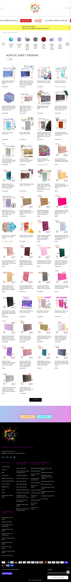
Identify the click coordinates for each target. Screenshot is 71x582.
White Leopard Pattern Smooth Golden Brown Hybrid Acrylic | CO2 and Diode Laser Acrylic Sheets (8, 287)
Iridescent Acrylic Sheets (47, 472)
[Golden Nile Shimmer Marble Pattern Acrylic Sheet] (27, 175)
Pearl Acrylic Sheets (36, 490)
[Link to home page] (10, 435)
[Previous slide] (4, 44)
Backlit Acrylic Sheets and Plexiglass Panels (22, 509)
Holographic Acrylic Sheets (47, 496)
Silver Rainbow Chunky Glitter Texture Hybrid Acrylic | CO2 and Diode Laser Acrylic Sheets (25, 338)
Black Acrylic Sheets (36, 468)
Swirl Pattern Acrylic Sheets (7, 547)
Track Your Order (6, 467)
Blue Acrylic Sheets (36, 471)
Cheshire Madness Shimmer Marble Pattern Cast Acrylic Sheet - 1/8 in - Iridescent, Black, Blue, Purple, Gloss (26, 82)
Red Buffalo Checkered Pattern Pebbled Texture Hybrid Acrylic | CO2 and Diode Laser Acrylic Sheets (26, 262)
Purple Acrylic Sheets (34, 496)
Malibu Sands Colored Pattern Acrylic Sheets (60, 81)
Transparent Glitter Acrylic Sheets (47, 492)
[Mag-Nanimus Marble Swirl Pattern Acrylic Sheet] (62, 302)
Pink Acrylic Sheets (35, 493)
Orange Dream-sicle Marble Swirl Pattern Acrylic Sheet (26, 236)
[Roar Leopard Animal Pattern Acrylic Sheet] (27, 124)
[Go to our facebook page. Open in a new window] (3, 457)
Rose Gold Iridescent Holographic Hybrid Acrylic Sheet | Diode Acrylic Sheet (61, 160)
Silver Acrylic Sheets (34, 503)
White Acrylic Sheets (34, 508)
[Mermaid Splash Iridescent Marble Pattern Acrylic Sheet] (9, 72)
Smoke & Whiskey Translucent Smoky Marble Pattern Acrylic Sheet (26, 160)
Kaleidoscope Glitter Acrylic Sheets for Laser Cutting (47, 477)
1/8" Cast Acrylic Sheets (22, 478)
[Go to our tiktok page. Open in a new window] (10, 457)
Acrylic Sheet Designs (21, 484)
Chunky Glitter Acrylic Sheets (46, 468)
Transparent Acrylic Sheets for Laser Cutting (22, 496)
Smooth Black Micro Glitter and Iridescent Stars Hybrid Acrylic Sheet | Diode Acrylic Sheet (9, 312)
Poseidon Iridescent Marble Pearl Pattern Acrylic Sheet (44, 81)
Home (4, 32)
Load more (35, 400)
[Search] (65, 8)
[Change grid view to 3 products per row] (7, 59)
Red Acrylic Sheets (35, 500)
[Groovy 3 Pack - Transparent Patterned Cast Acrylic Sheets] (9, 227)
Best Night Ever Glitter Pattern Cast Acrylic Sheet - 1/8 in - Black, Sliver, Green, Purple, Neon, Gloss (9, 212)
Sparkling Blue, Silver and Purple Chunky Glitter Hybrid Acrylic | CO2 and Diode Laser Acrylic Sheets (44, 363)
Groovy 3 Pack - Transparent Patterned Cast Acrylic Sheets (9, 237)
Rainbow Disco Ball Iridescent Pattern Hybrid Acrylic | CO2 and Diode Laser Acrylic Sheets (8, 186)
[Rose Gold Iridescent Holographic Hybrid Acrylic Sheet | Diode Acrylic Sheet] (62, 150)
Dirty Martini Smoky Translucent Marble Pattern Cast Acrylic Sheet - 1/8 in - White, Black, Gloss (9, 160)
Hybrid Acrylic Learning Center (7, 496)
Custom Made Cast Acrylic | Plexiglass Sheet (22, 471)
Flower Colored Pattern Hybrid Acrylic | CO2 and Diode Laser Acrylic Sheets (43, 287)
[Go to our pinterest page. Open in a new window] (14, 457)
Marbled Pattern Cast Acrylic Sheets (7, 534)
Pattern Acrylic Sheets (7, 555)
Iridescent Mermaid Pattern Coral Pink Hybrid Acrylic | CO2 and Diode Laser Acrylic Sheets (27, 287)
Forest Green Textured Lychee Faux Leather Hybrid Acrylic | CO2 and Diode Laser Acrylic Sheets (61, 262)
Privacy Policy (5, 475)
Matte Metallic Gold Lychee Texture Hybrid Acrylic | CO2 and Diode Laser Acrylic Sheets (44, 338)
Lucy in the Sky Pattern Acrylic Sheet (7, 133)
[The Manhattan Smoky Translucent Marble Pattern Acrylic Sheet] (62, 124)
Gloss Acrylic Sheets (21, 487)
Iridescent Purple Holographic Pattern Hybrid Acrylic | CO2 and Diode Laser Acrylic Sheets (8, 363)
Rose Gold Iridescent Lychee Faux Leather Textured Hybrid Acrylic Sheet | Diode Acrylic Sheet (9, 262)
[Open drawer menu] (2, 8)
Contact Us (4, 469)
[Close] (67, 567)
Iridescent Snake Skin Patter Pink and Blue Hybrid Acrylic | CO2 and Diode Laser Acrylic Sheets (62, 237)
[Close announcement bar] (69, 27)
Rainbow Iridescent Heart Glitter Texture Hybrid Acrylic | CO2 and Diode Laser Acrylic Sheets (61, 338)
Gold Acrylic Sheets (36, 483)
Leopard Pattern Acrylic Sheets (7, 530)
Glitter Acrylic (44, 499)
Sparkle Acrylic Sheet (46, 484)
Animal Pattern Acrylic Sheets (7, 518)
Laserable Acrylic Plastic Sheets (22, 505)
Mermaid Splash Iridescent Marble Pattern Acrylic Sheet (8, 82)
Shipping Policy (5, 487)
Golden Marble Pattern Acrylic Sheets (7, 525)
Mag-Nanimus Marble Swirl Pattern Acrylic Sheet (61, 311)
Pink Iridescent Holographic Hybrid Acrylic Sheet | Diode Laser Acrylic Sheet (62, 287)
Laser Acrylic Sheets (21, 468)
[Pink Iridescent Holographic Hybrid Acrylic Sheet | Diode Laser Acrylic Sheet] (62, 277)
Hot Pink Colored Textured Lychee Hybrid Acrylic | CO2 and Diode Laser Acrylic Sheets (61, 212)
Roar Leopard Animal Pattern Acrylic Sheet (25, 133)
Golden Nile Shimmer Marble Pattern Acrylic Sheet (27, 184)
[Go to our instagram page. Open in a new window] (6, 457)
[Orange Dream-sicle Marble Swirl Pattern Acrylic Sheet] (27, 227)
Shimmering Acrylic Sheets (22, 490)
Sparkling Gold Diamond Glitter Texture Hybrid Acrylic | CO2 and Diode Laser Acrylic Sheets (43, 212)
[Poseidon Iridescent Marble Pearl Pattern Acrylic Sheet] (44, 72)
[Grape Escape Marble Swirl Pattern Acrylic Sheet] (27, 302)
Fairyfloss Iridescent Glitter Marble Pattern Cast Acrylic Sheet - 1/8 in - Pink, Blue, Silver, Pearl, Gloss (9, 108)
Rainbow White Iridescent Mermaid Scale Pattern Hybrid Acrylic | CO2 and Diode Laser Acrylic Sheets (8, 338)
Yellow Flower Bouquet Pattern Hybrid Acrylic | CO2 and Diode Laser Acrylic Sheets (27, 212)
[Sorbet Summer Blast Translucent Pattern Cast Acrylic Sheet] (44, 150)
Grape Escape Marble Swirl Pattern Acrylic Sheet (26, 311)
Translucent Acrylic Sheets (22, 493)
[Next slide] (67, 44)
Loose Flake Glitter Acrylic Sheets (47, 487)
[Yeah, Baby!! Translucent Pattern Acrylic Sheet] (44, 302)
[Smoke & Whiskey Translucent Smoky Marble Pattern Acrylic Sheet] (27, 150)
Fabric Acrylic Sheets (7, 522)
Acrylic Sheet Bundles (21, 475)
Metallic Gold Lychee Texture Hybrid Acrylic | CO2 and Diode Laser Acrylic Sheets (62, 186)
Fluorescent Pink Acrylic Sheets (35, 479)
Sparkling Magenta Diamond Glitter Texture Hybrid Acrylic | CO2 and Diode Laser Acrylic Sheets (44, 237)
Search (3, 492)
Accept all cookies (58, 577)
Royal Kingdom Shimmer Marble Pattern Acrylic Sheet (43, 107)
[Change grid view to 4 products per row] (10, 59)
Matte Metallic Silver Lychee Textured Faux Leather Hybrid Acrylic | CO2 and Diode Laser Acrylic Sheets (9, 389)
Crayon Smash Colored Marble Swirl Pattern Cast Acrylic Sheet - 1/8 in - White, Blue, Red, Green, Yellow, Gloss (26, 109)
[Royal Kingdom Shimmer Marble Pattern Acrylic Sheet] (44, 97)
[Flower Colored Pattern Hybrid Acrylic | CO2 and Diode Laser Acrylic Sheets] (44, 277)
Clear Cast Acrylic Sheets (35, 474)
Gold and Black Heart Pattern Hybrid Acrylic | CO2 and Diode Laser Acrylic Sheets (27, 389)
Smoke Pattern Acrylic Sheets (7, 543)
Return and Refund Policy (8, 481)
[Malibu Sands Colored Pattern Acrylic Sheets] (62, 72)
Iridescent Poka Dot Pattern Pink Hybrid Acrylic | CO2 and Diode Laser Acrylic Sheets (44, 262)
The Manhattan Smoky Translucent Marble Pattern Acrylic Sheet (61, 134)
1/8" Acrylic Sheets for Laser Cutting (21, 500)
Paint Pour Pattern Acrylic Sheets (8, 538)
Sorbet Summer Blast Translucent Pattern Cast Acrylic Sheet (43, 160)
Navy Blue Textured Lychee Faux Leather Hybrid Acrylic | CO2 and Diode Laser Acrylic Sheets (62, 363)
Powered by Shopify (14, 569)
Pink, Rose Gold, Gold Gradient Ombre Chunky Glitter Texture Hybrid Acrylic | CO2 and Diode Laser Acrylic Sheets (25, 364)
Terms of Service (6, 484)
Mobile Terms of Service (8, 478)
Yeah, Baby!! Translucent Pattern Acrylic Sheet (43, 311)
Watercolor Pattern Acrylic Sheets (8, 551)
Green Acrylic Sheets (34, 486)
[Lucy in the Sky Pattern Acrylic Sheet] (9, 124)
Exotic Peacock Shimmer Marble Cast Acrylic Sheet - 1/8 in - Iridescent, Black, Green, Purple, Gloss (61, 108)
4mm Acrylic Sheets (21, 481)
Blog (3, 472)
